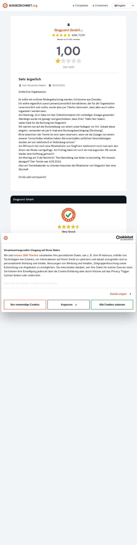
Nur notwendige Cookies (25, 304)
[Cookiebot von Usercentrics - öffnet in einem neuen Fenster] (118, 238)
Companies (81, 5)
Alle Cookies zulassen (112, 304)
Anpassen (67, 304)
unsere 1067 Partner (26, 255)
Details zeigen (118, 293)
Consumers (101, 5)
